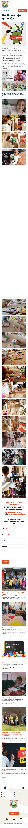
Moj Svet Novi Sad (14, 63)
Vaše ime (4, 529)
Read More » (4, 601)
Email (3, 541)
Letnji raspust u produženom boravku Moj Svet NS (14, 770)
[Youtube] (14, 819)
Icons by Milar (21, 823)
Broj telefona (5, 535)
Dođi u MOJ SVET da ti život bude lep (14, 503)
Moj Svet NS (15, 823)
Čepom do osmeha (7, 628)
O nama (3, 793)
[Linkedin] (21, 819)
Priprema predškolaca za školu (10, 663)
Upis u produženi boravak (9, 698)
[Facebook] (7, 819)
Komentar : (4, 547)
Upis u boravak (4, 795)
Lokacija (3, 797)
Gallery (15, 797)
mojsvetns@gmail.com (16, 514)
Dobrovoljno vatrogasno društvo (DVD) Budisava (13, 593)
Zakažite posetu (17, 795)
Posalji (5, 561)
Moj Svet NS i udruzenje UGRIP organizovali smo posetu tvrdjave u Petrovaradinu (12, 734)
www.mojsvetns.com (13, 512)
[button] (25, 2)
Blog (15, 793)
